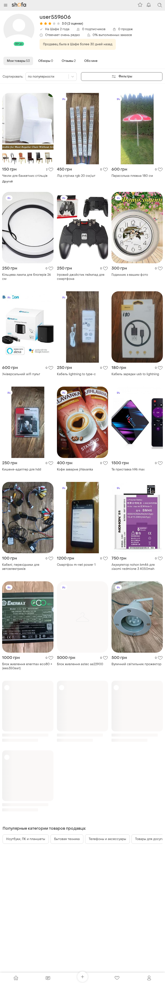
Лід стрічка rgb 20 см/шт (76, 176)
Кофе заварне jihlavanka (75, 469)
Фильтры (125, 76)
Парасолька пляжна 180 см (132, 176)
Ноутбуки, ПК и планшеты (25, 839)
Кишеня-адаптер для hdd (21, 469)
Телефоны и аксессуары (107, 839)
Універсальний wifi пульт (21, 374)
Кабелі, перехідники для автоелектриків (20, 567)
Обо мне (91, 61)
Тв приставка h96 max (128, 469)
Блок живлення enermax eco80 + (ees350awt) (27, 666)
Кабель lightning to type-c (76, 374)
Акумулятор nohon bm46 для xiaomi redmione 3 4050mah (133, 567)
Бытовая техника (67, 839)
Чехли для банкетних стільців (24, 176)
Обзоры (45, 61)
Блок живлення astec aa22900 (80, 664)
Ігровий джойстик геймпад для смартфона (80, 277)
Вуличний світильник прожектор (136, 664)
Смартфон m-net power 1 (76, 565)
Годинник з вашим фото (130, 275)
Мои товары (18, 61)
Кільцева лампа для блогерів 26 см (26, 277)
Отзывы (69, 61)
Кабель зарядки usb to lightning (135, 374)
